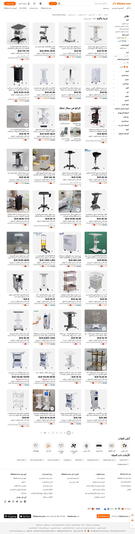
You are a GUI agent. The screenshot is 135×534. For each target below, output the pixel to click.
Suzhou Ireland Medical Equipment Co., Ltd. (44, 264)
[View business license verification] (85, 531)
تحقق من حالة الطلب (20, 486)
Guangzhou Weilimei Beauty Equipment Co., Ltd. (18, 342)
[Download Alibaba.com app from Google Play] (10, 516)
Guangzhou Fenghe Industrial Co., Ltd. (18, 99)
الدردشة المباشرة (47, 482)
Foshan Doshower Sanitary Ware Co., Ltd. (44, 181)
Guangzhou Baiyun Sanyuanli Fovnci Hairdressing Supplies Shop (70, 381)
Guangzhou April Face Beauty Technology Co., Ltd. (96, 264)
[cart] (34, 4)
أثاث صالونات (82, 15)
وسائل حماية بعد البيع (99, 489)
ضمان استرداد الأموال (99, 482)
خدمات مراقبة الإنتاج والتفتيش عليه (95, 493)
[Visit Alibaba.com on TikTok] (5, 501)
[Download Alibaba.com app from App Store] (25, 516)
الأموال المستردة (47, 489)
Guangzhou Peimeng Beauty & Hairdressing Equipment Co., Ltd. (96, 381)
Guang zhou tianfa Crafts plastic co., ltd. (96, 342)
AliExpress (39, 525)
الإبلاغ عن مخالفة (47, 497)
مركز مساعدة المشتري (45, 478)
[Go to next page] (41, 433)
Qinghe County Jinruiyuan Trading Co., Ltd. (96, 303)
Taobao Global (75, 525)
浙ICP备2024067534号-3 (118, 531)
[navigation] (120, 224)
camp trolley (123, 460)
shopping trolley (122, 464)
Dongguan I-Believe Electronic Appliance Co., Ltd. (44, 138)
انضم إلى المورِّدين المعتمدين (18, 489)
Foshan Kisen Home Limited (98, 181)
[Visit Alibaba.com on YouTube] (9, 501)
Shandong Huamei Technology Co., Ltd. (44, 342)
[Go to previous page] (72, 433)
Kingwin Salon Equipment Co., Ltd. (96, 223)
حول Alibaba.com (125, 474)
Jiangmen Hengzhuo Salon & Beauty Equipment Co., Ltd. (70, 264)
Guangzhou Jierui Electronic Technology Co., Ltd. (44, 55)
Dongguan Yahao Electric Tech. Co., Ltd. (70, 223)
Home (106, 15)
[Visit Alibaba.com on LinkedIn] (21, 501)
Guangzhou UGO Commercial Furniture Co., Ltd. (18, 138)
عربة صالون (71, 15)
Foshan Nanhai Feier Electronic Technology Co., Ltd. (44, 96)
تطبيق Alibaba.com (39, 516)
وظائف (129, 489)
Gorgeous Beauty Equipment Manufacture (44, 383)
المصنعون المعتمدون (73, 478)
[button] (59, 3)
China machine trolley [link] (58, 15)
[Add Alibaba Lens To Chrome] (103, 516)
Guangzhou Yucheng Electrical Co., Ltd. (44, 225)
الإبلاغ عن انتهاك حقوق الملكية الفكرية (41, 493)
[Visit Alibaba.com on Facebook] (25, 501)
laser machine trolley (36, 460)
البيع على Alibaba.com (19, 478)
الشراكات (23, 493)
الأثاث (99, 15)
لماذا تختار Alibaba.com (124, 478)
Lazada (67, 525)
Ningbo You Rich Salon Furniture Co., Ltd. (18, 424)
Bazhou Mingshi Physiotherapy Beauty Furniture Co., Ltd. (70, 303)
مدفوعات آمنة (101, 478)
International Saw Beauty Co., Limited (18, 303)
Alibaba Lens (123, 516)
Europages (96, 525)
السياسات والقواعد (99, 497)
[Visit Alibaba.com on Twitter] (17, 501)
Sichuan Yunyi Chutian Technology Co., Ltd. (70, 184)
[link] (132, 515)
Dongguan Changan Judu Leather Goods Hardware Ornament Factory (70, 342)
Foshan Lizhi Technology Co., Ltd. (97, 422)
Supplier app (72, 516)
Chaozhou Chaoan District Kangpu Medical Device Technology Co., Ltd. (44, 422)
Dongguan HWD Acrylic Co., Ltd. (71, 96)
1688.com (47, 525)
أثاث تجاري (92, 15)
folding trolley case (108, 460)
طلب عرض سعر (74, 482)
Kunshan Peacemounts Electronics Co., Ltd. (96, 55)
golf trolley (78, 460)
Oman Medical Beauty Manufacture (70, 422)
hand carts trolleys (53, 460)
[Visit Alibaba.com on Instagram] (13, 501)
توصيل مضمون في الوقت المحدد (95, 486)
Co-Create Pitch (126, 482)
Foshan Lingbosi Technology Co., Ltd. (96, 140)
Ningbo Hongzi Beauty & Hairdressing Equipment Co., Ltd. (96, 96)
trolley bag (67, 460)
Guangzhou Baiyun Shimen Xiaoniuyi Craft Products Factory (18, 57)
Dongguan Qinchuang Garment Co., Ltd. (18, 264)
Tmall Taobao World (58, 525)
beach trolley (20, 460)
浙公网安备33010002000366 (100, 531)
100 (45, 433)
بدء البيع (24, 482)
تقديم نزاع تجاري (47, 486)
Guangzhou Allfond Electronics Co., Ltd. (18, 181)
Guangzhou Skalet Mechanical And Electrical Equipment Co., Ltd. (70, 55)
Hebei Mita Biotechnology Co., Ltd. (44, 303)
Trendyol (88, 525)
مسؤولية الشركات (126, 486)
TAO (83, 525)
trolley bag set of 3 (92, 460)
